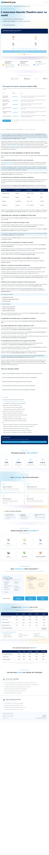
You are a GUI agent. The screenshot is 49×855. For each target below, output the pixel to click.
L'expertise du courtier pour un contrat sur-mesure (11, 416)
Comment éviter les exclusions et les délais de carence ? (13, 411)
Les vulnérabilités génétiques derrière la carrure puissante (14, 401)
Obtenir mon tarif (6, 120)
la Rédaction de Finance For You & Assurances (14, 129)
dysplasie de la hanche (7, 162)
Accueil (2, 6)
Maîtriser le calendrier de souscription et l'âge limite (13, 413)
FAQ (3, 422)
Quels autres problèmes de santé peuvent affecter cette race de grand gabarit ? (19, 377)
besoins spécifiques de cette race (13, 146)
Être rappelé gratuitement (9, 25)
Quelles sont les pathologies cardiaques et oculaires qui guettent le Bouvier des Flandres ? (22, 373)
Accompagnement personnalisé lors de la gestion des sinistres (15, 420)
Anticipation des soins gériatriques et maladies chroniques (14, 409)
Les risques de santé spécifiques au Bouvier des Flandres (13, 399)
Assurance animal (8, 6)
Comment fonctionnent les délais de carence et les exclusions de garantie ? (18, 385)
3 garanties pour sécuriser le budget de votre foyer (12, 405)
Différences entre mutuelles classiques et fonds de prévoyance (15, 415)
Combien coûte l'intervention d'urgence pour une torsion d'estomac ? (17, 381)
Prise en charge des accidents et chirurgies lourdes (13, 407)
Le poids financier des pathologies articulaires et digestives (14, 403)
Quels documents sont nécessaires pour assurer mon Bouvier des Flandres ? (19, 389)
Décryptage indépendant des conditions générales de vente (14, 418)
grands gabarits (10, 164)
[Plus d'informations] (11, 616)
